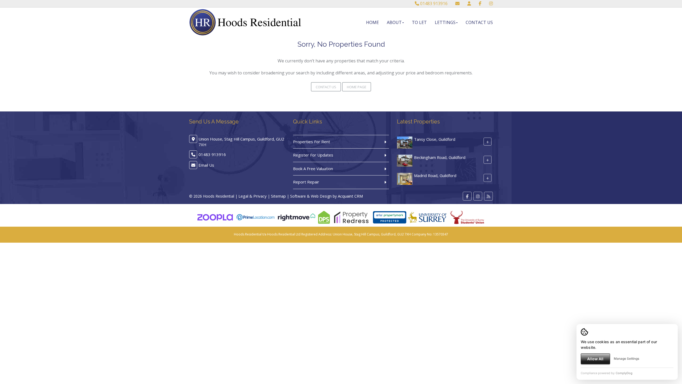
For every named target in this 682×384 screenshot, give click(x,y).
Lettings (445, 22)
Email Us (206, 165)
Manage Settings (626, 359)
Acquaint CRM (350, 196)
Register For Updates (313, 155)
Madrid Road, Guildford (435, 175)
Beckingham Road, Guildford (439, 157)
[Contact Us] (469, 3)
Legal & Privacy (252, 196)
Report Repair (306, 182)
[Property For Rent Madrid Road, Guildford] (404, 178)
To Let (419, 22)
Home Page (356, 87)
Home (372, 22)
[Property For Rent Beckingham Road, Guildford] (404, 160)
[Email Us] (457, 3)
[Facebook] (480, 3)
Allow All (595, 359)
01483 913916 (433, 3)
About (394, 22)
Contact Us (479, 22)
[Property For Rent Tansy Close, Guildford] (404, 142)
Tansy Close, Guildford (434, 139)
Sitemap (278, 196)
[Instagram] (491, 3)
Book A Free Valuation (313, 168)
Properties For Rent (311, 141)
